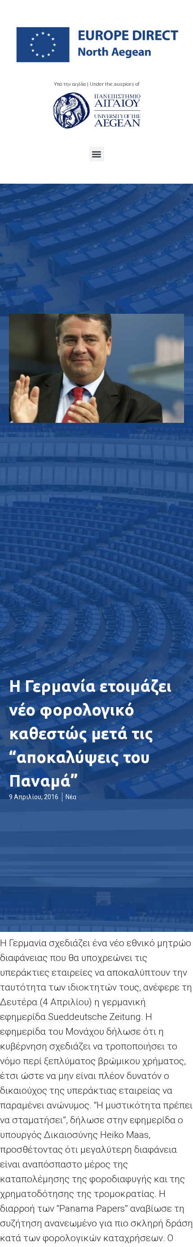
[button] (96, 154)
